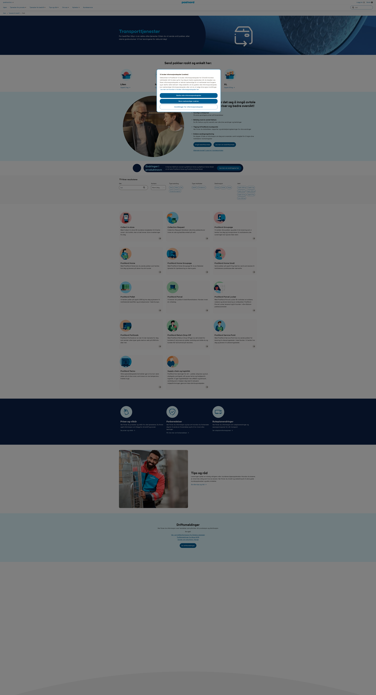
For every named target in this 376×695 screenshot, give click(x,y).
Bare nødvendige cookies (189, 101)
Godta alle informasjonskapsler (188, 95)
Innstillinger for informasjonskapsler (188, 107)
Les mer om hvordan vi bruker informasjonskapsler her (179, 89)
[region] (189, 90)
